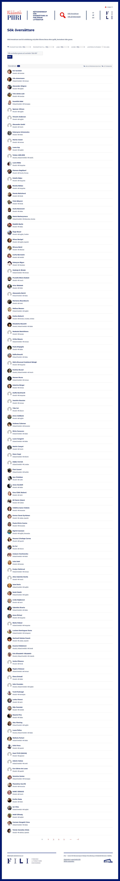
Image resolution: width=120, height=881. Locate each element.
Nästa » (70, 839)
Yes (106, 47)
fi (93, 13)
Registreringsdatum (93, 66)
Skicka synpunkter (69, 861)
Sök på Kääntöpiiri (74, 17)
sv (93, 15)
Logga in (110, 7)
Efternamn (108, 66)
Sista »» (78, 839)
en (93, 18)
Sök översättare (73, 14)
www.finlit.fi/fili (75, 859)
